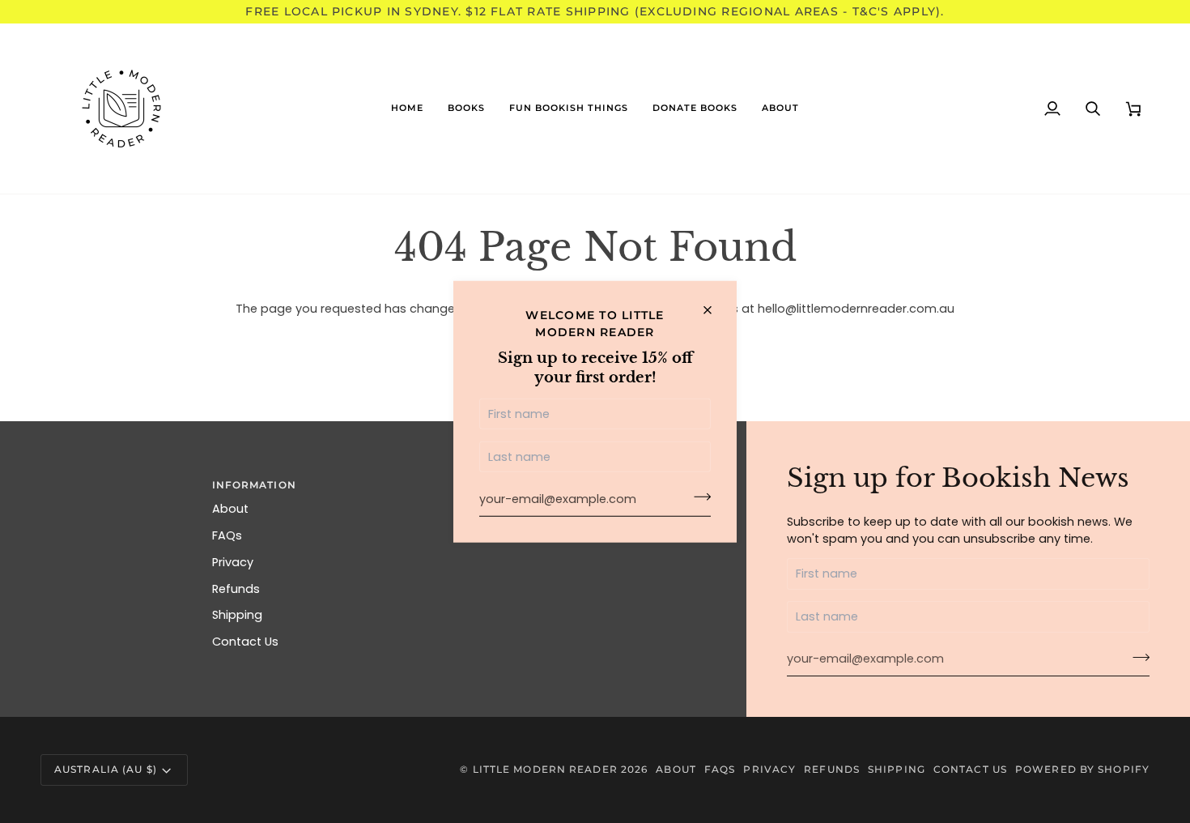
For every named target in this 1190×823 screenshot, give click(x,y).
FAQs (227, 535)
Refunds (236, 589)
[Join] (697, 497)
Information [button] (254, 485)
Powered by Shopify (1082, 769)
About (230, 509)
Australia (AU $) (105, 769)
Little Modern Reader (545, 769)
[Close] (714, 310)
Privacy (232, 562)
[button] (466, 108)
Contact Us (245, 641)
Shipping (237, 615)
